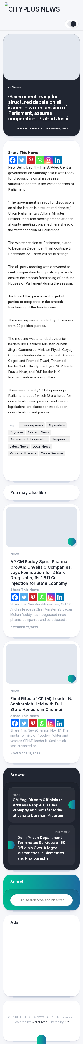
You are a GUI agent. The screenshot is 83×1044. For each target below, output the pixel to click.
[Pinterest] (31, 160)
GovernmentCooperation (28, 439)
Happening (60, 439)
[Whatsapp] (40, 160)
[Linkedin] (57, 160)
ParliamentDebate (23, 453)
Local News (41, 446)
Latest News (19, 446)
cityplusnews (27, 128)
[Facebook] (13, 160)
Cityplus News (38, 432)
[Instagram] (48, 160)
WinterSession (52, 453)
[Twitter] (22, 160)
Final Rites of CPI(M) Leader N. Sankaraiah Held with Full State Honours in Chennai (41, 704)
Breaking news (32, 425)
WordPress (39, 1022)
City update (56, 425)
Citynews (17, 432)
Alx (67, 1022)
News (16, 87)
